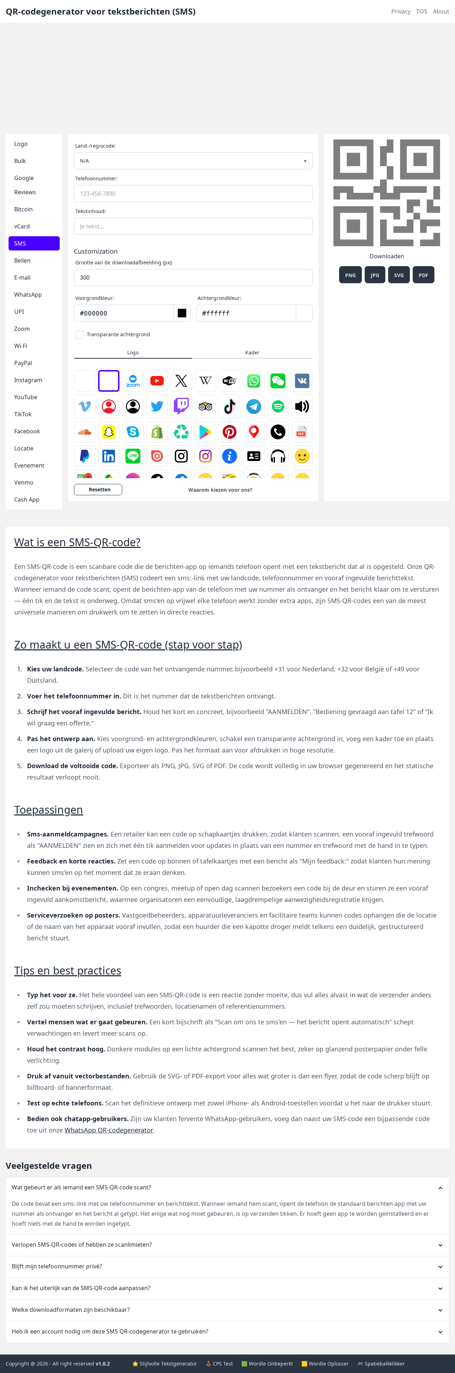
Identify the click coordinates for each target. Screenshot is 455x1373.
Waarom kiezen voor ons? (220, 489)
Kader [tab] (252, 352)
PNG (350, 275)
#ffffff (216, 313)
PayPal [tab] (23, 363)
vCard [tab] (22, 226)
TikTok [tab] (23, 414)
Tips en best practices (67, 970)
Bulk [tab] (20, 161)
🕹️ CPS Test (219, 1363)
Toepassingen (48, 809)
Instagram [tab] (28, 380)
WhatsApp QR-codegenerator (109, 1130)
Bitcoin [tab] (23, 209)
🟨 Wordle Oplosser (325, 1363)
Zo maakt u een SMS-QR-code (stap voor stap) (128, 644)
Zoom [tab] (22, 329)
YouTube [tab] (25, 397)
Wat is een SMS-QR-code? (77, 542)
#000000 (93, 313)
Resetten (100, 489)
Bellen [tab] (22, 260)
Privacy (401, 11)
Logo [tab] (21, 144)
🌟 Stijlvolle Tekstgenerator (164, 1363)
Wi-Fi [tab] (20, 346)
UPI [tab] (19, 312)
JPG (375, 275)
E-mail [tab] (22, 277)
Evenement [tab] (29, 465)
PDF (423, 275)
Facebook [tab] (27, 431)
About (441, 11)
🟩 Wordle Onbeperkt (267, 1363)
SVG (399, 275)
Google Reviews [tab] (25, 185)
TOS (421, 11)
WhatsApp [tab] (28, 295)
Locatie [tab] (23, 448)
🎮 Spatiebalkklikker (381, 1363)
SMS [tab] (20, 243)
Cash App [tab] (26, 499)
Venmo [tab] (23, 482)
